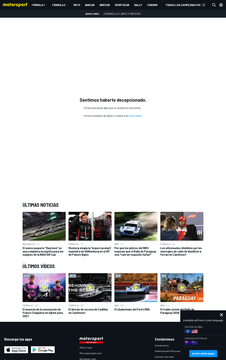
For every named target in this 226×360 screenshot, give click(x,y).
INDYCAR (105, 5)
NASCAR (90, 5)
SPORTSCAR (122, 5)
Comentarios (162, 345)
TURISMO (152, 5)
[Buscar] (214, 4)
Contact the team (164, 356)
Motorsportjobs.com (91, 353)
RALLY (138, 5)
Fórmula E (59, 5)
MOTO (76, 5)
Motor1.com (86, 347)
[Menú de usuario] (221, 4)
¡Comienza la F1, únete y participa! (122, 13)
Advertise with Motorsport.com (171, 351)
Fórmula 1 (38, 5)
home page (134, 115)
